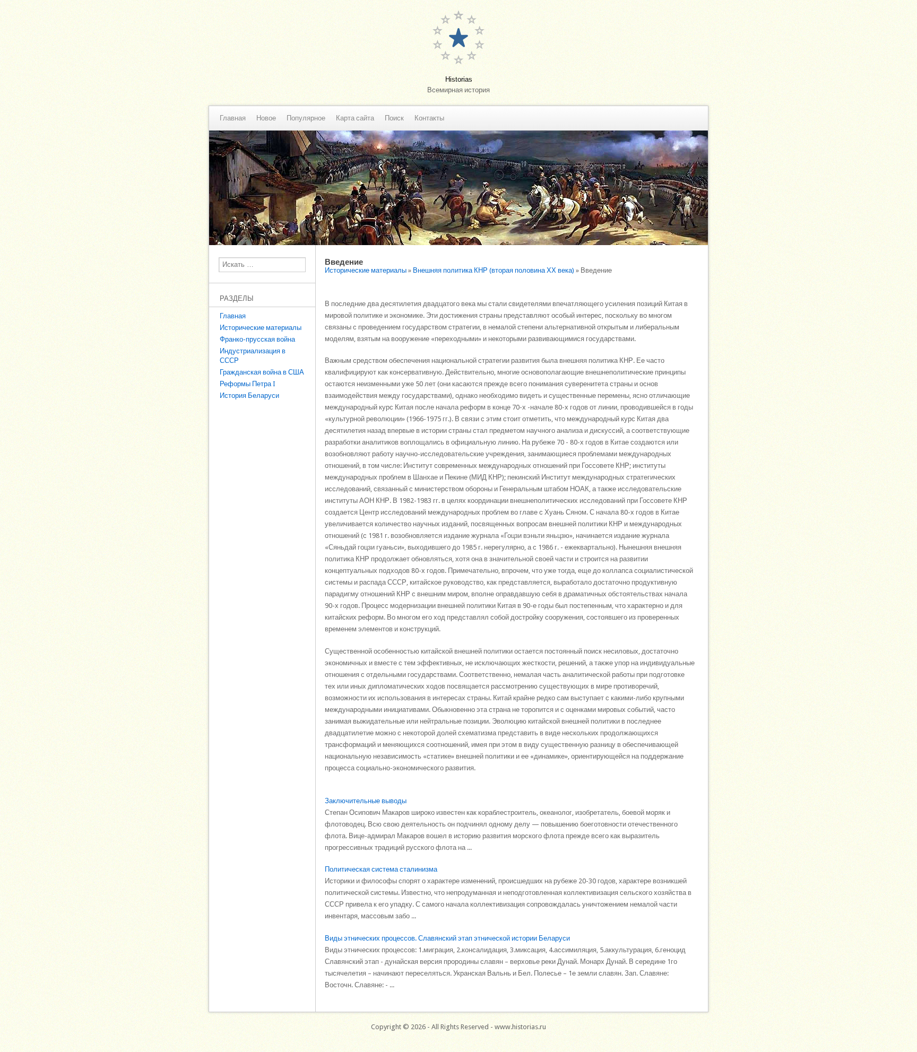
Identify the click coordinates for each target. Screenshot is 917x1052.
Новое (266, 118)
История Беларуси (249, 395)
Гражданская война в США (262, 372)
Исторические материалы (260, 328)
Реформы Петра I (247, 384)
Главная (233, 118)
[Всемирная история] (458, 243)
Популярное (306, 118)
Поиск (394, 118)
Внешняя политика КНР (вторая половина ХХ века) (493, 270)
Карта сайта (355, 118)
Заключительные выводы (365, 801)
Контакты (429, 118)
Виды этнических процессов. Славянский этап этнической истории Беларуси (447, 938)
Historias (458, 79)
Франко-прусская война (257, 339)
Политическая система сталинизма (381, 869)
